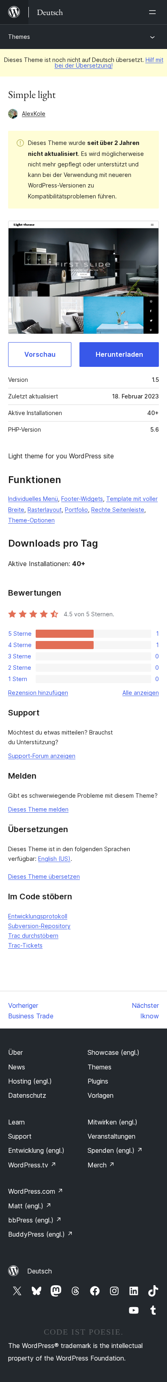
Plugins (98, 1081)
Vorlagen (100, 1095)
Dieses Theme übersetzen (44, 876)
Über (15, 1052)
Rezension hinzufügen (38, 692)
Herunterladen (119, 354)
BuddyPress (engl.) (40, 1234)
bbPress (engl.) (35, 1220)
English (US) (54, 858)
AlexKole (33, 113)
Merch (101, 1165)
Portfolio (76, 509)
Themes (19, 36)
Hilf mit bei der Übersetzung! (109, 62)
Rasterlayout (45, 509)
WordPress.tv (32, 1165)
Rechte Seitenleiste (117, 509)
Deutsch (39, 1271)
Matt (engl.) (29, 1206)
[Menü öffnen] (154, 12)
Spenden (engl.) (115, 1150)
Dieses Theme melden (38, 809)
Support (20, 1136)
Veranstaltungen (111, 1136)
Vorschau (40, 354)
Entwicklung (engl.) (36, 1150)
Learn (16, 1122)
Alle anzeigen (140, 692)
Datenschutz (27, 1095)
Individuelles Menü (33, 498)
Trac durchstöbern (33, 935)
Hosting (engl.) (30, 1081)
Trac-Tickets (25, 945)
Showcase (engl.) (113, 1052)
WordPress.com (35, 1191)
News (16, 1067)
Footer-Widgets (82, 498)
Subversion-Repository (39, 925)
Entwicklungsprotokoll (37, 916)
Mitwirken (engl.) (112, 1122)
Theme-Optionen (31, 520)
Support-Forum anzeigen (41, 755)
